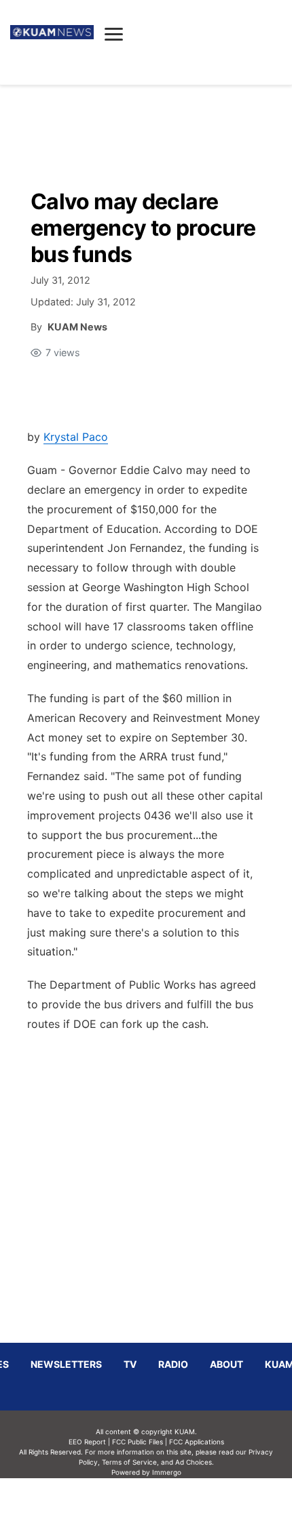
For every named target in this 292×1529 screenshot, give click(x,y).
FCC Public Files (137, 1442)
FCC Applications (196, 1442)
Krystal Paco (75, 437)
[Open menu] (114, 34)
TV (130, 1364)
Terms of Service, (130, 1462)
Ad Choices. (194, 1462)
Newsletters (66, 1364)
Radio (173, 1364)
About (226, 1364)
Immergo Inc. (166, 1503)
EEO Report (87, 1442)
